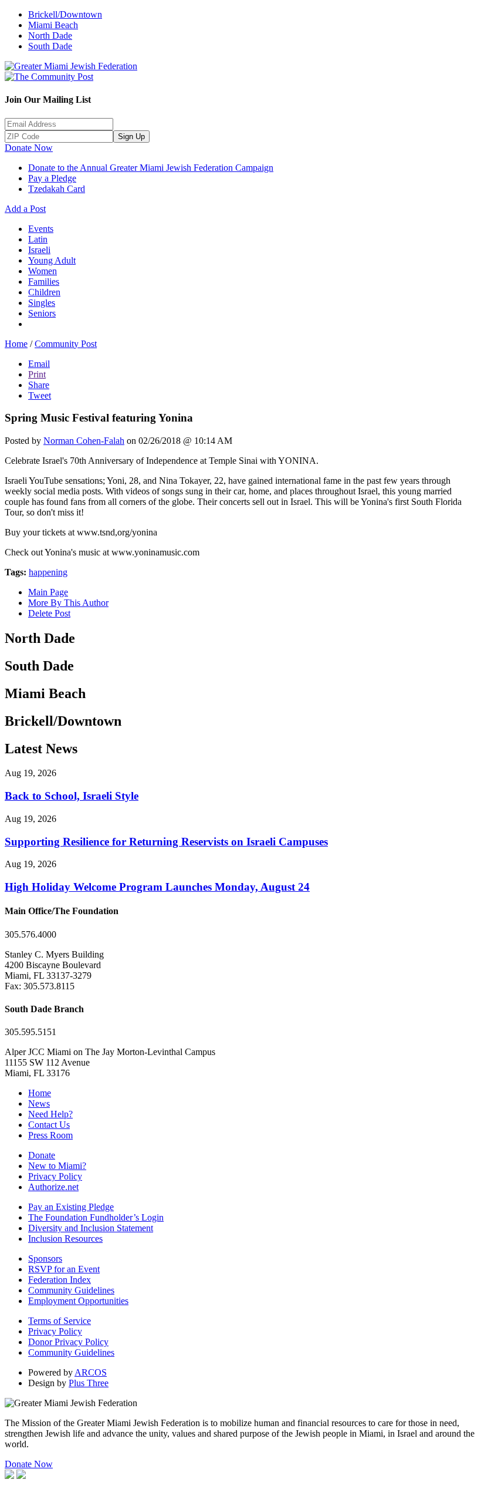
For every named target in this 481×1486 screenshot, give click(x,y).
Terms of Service (59, 1321)
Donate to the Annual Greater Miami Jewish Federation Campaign (150, 168)
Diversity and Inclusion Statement (90, 1228)
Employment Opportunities (78, 1301)
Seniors (42, 313)
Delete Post (49, 613)
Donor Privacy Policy (68, 1342)
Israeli (39, 250)
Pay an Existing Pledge (71, 1207)
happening (48, 572)
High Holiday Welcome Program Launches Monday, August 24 (157, 887)
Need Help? (50, 1114)
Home (16, 344)
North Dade (50, 36)
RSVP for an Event (64, 1269)
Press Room (50, 1135)
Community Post (66, 344)
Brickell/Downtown (65, 14)
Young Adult (52, 260)
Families (43, 282)
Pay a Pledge (52, 178)
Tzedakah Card (56, 189)
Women (42, 271)
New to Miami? (57, 1166)
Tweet (39, 395)
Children (44, 292)
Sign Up (131, 136)
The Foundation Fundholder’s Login (96, 1217)
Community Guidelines (71, 1290)
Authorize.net (53, 1187)
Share (38, 385)
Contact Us (49, 1125)
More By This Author (68, 603)
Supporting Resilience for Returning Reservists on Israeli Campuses (166, 841)
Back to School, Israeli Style (71, 796)
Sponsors (45, 1258)
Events (40, 229)
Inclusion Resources (65, 1239)
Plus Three (89, 1383)
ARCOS (90, 1372)
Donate (41, 1155)
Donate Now (29, 148)
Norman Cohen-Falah (83, 441)
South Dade (50, 46)
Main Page (48, 592)
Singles (41, 303)
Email (39, 364)
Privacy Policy (55, 1176)
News (39, 1103)
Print (37, 374)
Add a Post (25, 209)
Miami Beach (53, 25)
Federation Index (59, 1280)
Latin (38, 239)
